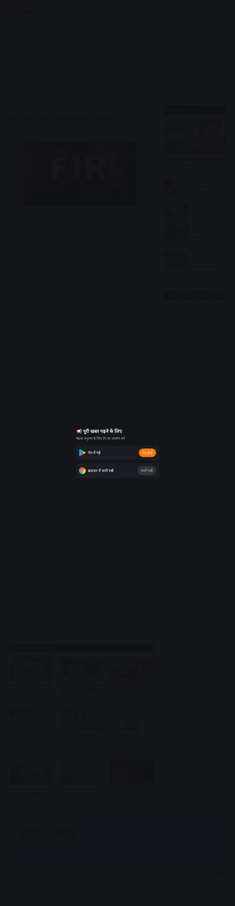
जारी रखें (147, 470)
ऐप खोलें (147, 453)
